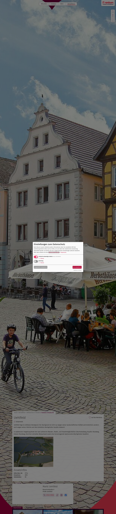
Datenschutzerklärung (53, 252)
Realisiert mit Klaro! (78, 270)
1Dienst (41, 258)
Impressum (63, 252)
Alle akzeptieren (77, 267)
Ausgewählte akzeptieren (40, 267)
